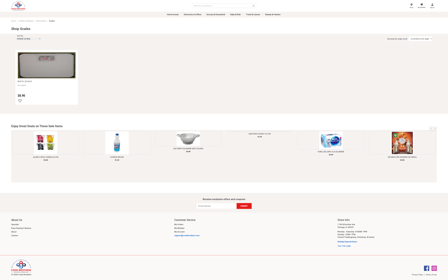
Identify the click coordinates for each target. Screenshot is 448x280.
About (13, 232)
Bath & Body (41, 21)
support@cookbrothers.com (187, 235)
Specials (15, 224)
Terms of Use (431, 275)
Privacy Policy (417, 275)
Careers (14, 235)
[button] (20, 100)
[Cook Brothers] (18, 6)
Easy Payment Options (21, 228)
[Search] (253, 6)
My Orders (178, 224)
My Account (179, 232)
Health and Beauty (26, 21)
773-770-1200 (344, 246)
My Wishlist (179, 228)
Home (13, 21)
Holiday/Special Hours (347, 241)
